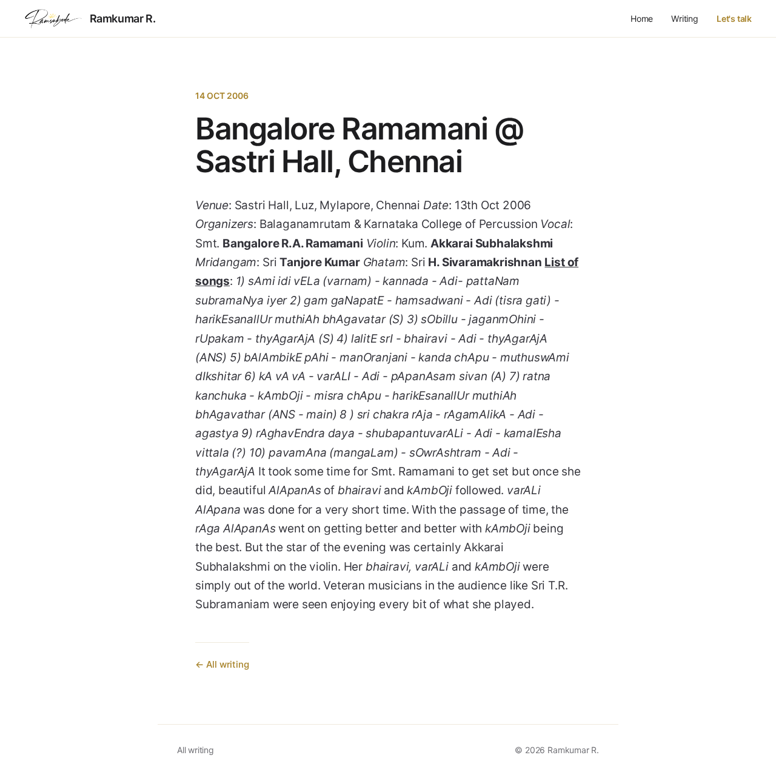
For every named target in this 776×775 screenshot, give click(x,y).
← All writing (222, 664)
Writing (684, 18)
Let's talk (734, 18)
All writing (195, 750)
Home (641, 18)
